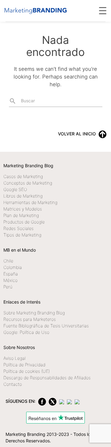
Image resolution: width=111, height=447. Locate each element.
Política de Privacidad (24, 364)
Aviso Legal (14, 358)
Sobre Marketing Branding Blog (34, 312)
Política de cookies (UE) (26, 371)
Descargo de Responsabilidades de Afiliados (47, 377)
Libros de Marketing (23, 195)
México (10, 280)
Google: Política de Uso (26, 332)
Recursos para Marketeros (29, 319)
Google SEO (15, 189)
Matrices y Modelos (22, 208)
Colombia (12, 267)
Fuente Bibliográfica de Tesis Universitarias (46, 325)
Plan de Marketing (21, 215)
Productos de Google (24, 221)
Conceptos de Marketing (27, 182)
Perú (7, 286)
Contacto (12, 384)
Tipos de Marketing (22, 234)
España (10, 273)
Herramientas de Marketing (30, 202)
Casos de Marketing (23, 176)
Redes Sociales (18, 228)
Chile (8, 260)
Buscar (22, 101)
